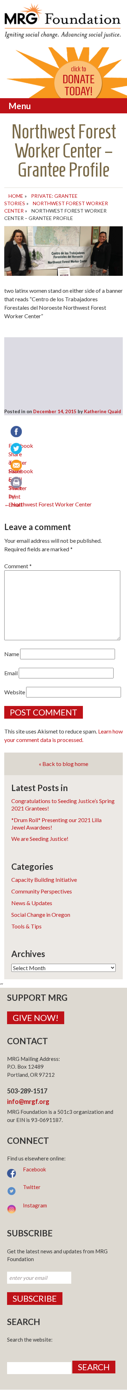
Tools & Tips (26, 926)
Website (14, 692)
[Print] (16, 483)
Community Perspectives (41, 891)
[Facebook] (16, 432)
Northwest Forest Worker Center (48, 504)
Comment (18, 566)
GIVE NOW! (36, 1017)
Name (11, 654)
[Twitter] (16, 449)
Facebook (34, 1169)
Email (11, 673)
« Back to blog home (63, 763)
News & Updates (31, 902)
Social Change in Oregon (40, 914)
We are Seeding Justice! (39, 838)
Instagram (35, 1205)
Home (15, 196)
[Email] (16, 466)
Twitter (32, 1187)
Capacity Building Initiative (44, 879)
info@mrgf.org (28, 1101)
